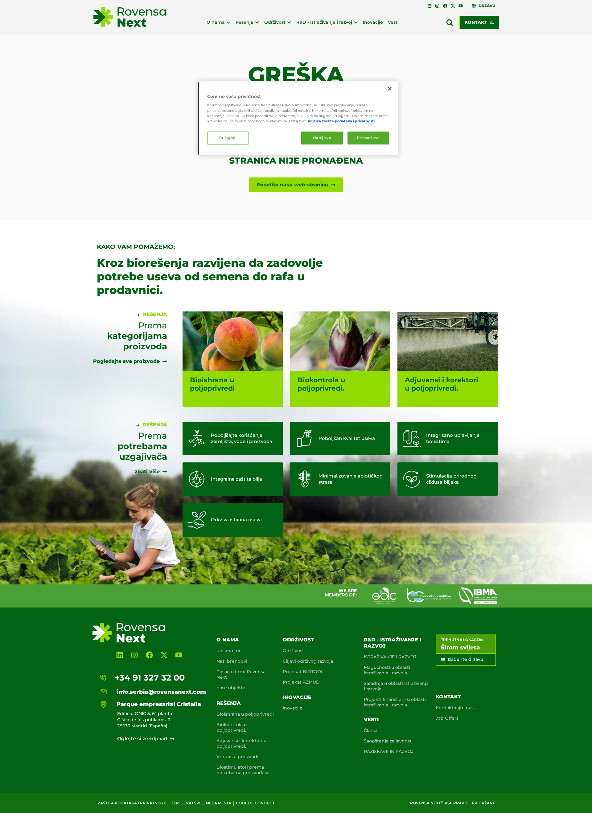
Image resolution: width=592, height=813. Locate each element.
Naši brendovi (231, 661)
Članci (370, 730)
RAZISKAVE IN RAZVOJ (388, 751)
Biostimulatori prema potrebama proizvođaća (242, 769)
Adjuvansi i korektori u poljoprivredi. (241, 743)
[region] (298, 118)
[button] (449, 22)
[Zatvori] (390, 89)
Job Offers (447, 718)
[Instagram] (437, 5)
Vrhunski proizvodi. (237, 756)
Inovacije (297, 697)
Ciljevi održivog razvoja (308, 661)
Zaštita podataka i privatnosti (132, 803)
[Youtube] (460, 5)
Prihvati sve (368, 138)
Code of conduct (255, 803)
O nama (227, 640)
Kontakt (448, 697)
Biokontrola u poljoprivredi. (231, 727)
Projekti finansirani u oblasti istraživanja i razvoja (395, 702)
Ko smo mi (228, 650)
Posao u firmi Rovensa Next (240, 674)
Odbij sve (322, 138)
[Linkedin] (429, 5)
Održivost (298, 640)
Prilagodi (228, 138)
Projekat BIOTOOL (303, 671)
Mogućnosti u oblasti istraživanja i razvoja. (387, 670)
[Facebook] (445, 5)
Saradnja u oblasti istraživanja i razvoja (396, 686)
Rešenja (228, 703)
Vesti (371, 719)
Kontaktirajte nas (455, 707)
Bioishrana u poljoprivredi (245, 714)
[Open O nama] (228, 22)
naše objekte (230, 687)
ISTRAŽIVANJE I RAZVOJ (390, 657)
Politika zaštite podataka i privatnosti (341, 121)
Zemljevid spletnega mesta (201, 803)
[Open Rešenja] (257, 22)
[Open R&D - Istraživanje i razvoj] (356, 22)
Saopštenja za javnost (388, 741)
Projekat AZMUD (301, 682)
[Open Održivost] (289, 22)
